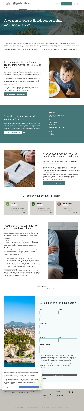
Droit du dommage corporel (37, 9)
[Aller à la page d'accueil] (17, 4)
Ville (59, 337)
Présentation (14, 9)
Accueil (8, 9)
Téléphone (42, 317)
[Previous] (1, 207)
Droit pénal (60, 9)
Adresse (41, 329)
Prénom (60, 309)
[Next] (82, 207)
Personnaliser (11, 387)
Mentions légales (19, 407)
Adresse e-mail (44, 323)
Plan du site (53, 407)
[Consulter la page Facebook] (74, 4)
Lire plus (24, 212)
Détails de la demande (45, 344)
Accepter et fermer (29, 387)
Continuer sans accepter (9, 383)
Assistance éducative (52, 288)
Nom (41, 309)
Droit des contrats (51, 9)
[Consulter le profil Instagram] (77, 4)
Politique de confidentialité (31, 407)
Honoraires (69, 9)
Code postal (42, 337)
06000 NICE (57, 116)
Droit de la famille (23, 9)
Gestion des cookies (44, 407)
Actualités (75, 9)
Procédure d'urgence (41, 288)
